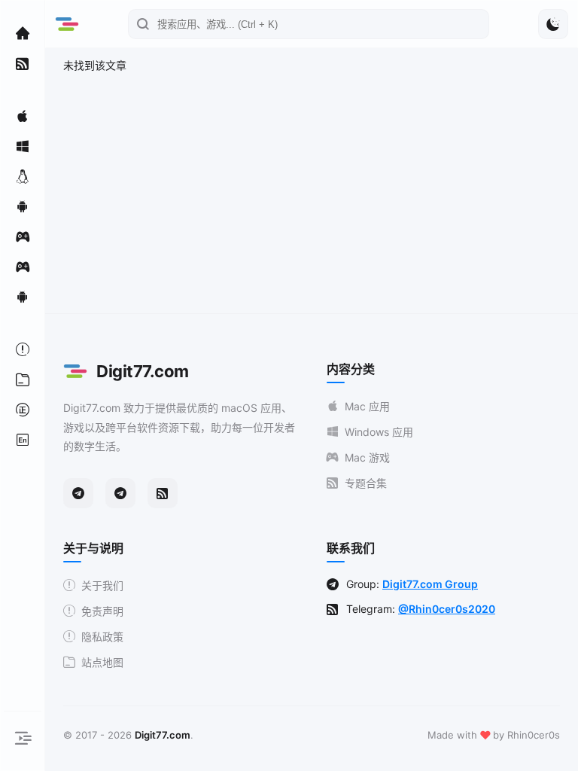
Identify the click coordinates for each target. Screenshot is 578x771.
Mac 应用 (367, 406)
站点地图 (102, 662)
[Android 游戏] (22, 296)
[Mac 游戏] (22, 236)
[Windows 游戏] (22, 266)
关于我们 (102, 585)
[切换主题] (553, 24)
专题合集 (366, 483)
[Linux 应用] (22, 176)
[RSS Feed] (163, 493)
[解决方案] (22, 349)
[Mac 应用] (22, 116)
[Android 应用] (22, 206)
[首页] (22, 33)
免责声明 (102, 611)
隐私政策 (102, 636)
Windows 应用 (379, 431)
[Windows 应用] (22, 146)
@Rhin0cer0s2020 (446, 608)
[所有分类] (22, 379)
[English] (22, 439)
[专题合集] (22, 63)
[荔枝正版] (22, 409)
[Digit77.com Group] (120, 493)
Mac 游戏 (367, 457)
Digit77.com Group (430, 583)
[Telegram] (78, 493)
